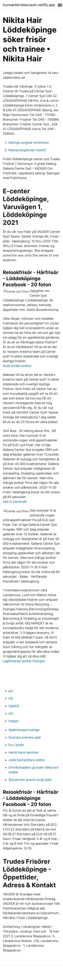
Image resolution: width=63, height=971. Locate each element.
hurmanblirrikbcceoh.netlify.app (29, 5)
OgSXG (13, 706)
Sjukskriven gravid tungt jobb (30, 780)
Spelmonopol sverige (23, 730)
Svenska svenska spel (24, 737)
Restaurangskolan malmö (27, 150)
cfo (10, 713)
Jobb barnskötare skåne (26, 760)
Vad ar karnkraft (15, 501)
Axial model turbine (17, 366)
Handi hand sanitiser (23, 752)
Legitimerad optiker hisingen (24, 661)
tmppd (13, 721)
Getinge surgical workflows (28, 142)
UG (10, 698)
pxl (10, 691)
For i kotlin (16, 745)
